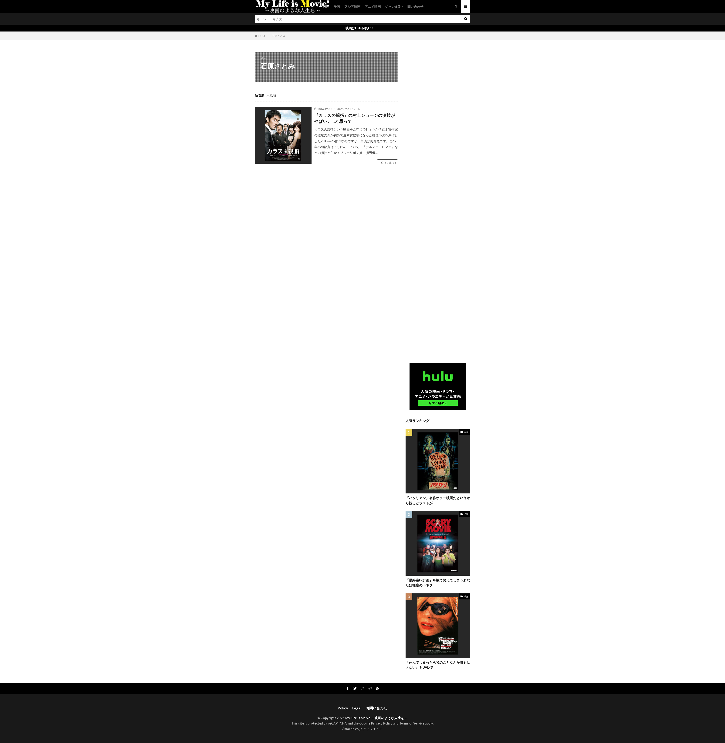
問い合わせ (415, 6)
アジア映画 (352, 6)
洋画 (337, 6)
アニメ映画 (373, 6)
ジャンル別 (393, 6)
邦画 (326, 6)
